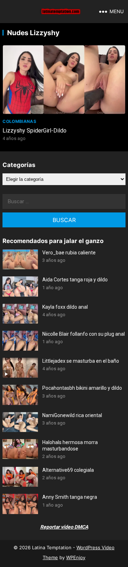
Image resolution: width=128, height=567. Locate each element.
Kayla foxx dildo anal (65, 307)
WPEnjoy (75, 557)
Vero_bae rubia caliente (69, 252)
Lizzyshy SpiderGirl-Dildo (34, 130)
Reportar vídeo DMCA (64, 527)
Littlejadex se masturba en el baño (80, 361)
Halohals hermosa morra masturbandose (70, 445)
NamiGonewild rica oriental (72, 415)
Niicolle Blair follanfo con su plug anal (83, 334)
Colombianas (19, 121)
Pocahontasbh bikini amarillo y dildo (82, 388)
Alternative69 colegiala (68, 470)
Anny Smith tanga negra (69, 497)
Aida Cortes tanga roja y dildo (75, 279)
